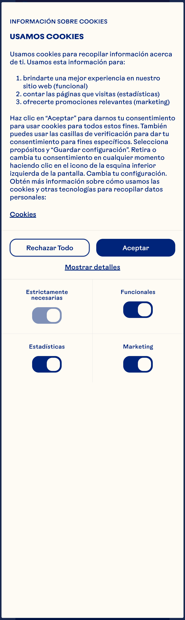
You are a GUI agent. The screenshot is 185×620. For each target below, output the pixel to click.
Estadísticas (47, 347)
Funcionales (138, 292)
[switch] (47, 315)
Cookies (23, 214)
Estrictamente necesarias (47, 295)
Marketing (138, 347)
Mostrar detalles (92, 267)
